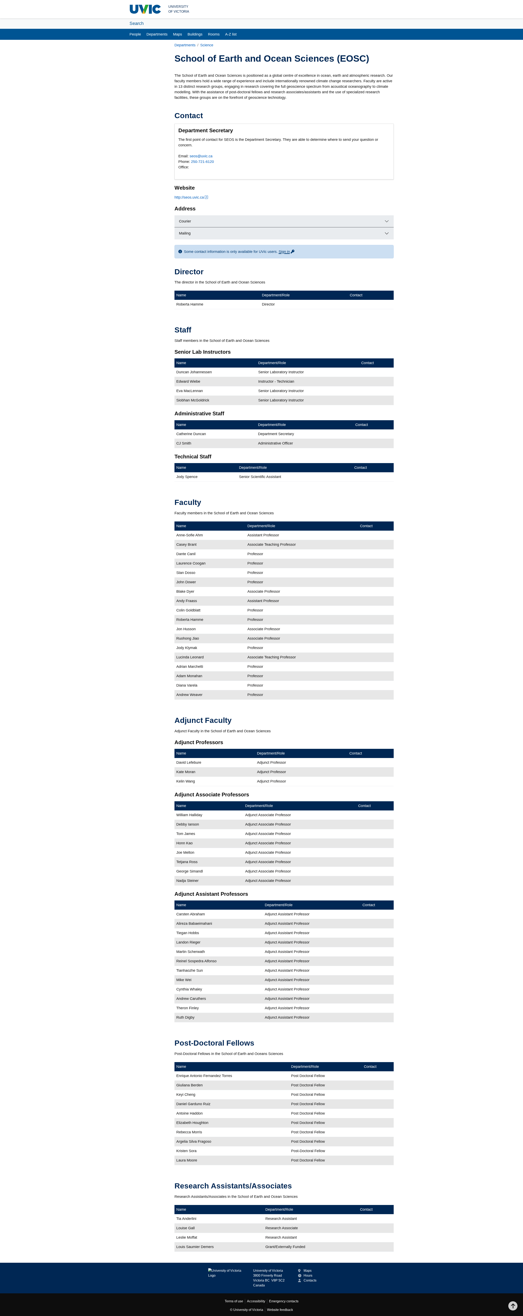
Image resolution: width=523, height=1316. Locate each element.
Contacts (310, 1280)
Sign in (287, 252)
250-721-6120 (202, 162)
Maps (177, 34)
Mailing (185, 233)
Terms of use (234, 1301)
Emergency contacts (283, 1301)
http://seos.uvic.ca (189, 197)
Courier (185, 221)
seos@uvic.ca (201, 156)
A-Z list (231, 34)
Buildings (195, 34)
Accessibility (256, 1301)
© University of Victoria (246, 1310)
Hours (308, 1275)
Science (206, 45)
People (135, 34)
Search (137, 23)
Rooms (214, 34)
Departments (157, 34)
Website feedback (280, 1310)
